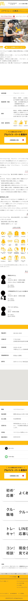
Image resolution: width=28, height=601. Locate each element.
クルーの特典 (19, 585)
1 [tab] (20, 43)
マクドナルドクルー (7, 16)
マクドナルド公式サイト (4, 593)
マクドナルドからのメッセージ (12, 4)
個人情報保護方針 (13, 593)
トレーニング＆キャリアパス (22, 587)
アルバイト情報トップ (4, 581)
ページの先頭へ (13, 576)
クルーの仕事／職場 (23, 3)
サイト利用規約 (21, 593)
